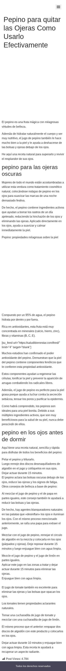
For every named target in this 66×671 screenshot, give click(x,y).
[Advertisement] (33, 85)
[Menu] (58, 7)
